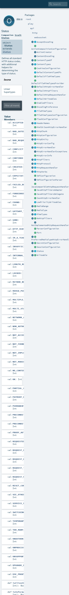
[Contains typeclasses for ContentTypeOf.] (35, 72)
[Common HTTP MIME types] (32, 214)
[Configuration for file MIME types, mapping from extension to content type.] (35, 115)
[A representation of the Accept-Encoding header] (35, 42)
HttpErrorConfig (45, 143)
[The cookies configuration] (35, 68)
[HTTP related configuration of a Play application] (35, 135)
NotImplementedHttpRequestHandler (50, 225)
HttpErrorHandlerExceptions (52, 151)
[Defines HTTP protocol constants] (32, 164)
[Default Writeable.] (35, 99)
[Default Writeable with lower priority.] (35, 202)
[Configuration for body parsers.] (35, 228)
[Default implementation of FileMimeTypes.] (35, 76)
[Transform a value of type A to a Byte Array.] (35, 255)
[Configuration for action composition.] (35, 46)
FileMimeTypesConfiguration (52, 115)
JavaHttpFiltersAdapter (49, 190)
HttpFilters (43, 159)
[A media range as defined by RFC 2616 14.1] (35, 206)
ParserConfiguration (48, 228)
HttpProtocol (44, 164)
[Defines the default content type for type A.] (35, 60)
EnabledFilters (45, 103)
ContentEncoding (45, 56)
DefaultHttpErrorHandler (50, 87)
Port (39, 233)
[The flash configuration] (35, 119)
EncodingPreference (47, 107)
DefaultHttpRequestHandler (51, 95)
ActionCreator (44, 52)
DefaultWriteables (47, 99)
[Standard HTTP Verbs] (32, 172)
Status (40, 251)
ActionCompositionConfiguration (48, 49)
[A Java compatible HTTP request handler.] (35, 184)
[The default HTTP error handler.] (35, 87)
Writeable (42, 255)
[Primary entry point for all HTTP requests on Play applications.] (35, 168)
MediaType (42, 210)
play (18, 19)
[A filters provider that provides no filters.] (35, 218)
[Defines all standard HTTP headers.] (32, 123)
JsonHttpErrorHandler (48, 198)
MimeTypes (42, 214)
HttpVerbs (42, 172)
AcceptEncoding (45, 42)
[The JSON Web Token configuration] (35, 176)
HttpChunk (42, 131)
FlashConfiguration (47, 119)
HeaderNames (43, 123)
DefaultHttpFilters (47, 91)
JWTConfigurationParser (49, 180)
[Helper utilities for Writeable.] (32, 255)
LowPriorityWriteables (49, 202)
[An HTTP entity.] (35, 139)
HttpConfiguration (47, 135)
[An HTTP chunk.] (35, 131)
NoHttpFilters (44, 218)
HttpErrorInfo (44, 155)
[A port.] (35, 233)
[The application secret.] (35, 243)
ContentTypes (44, 64)
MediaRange (42, 206)
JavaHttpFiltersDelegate (50, 194)
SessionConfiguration (48, 247)
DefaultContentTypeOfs (49, 72)
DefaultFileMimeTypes (48, 76)
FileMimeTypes (44, 111)
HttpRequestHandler (47, 168)
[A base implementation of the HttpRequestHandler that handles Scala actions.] (35, 95)
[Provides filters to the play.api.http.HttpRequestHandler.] (35, 159)
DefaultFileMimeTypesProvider (47, 83)
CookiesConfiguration (48, 68)
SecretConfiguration (48, 243)
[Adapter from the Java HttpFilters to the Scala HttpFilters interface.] (35, 190)
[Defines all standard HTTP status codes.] (35, 251)
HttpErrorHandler (46, 147)
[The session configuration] (35, 247)
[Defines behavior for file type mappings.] (35, 111)
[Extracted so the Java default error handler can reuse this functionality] (35, 151)
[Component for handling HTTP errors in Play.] (35, 147)
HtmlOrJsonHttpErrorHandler (52, 127)
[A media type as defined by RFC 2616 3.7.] (35, 210)
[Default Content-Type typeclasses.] (32, 60)
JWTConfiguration (46, 176)
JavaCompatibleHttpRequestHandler (50, 187)
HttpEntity (42, 139)
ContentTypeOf (44, 60)
